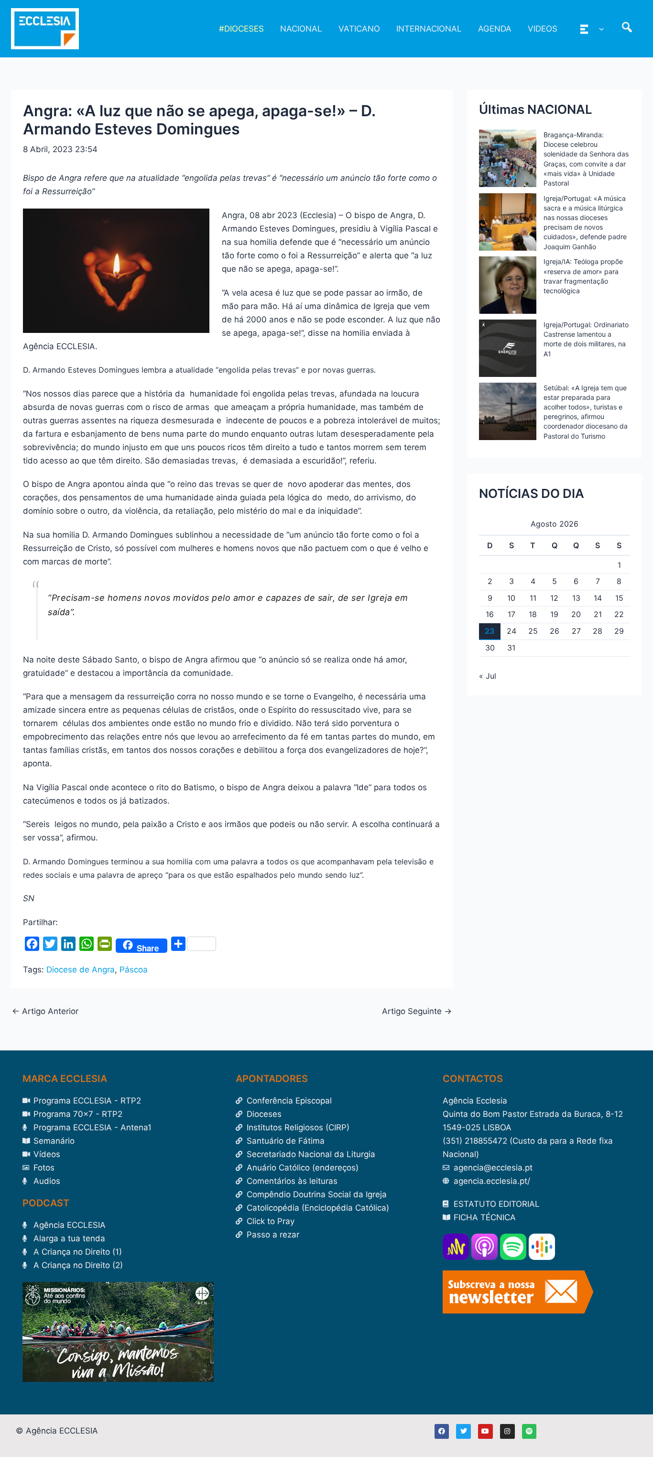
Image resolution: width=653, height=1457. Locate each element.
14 (598, 598)
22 (619, 614)
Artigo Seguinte (417, 1011)
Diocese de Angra (80, 969)
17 (511, 614)
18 (533, 614)
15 (619, 598)
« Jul (487, 676)
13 (576, 598)
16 (490, 614)
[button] (599, 29)
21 (598, 614)
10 (511, 598)
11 (533, 598)
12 (554, 598)
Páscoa (134, 969)
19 (554, 614)
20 (576, 614)
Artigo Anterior (45, 1011)
